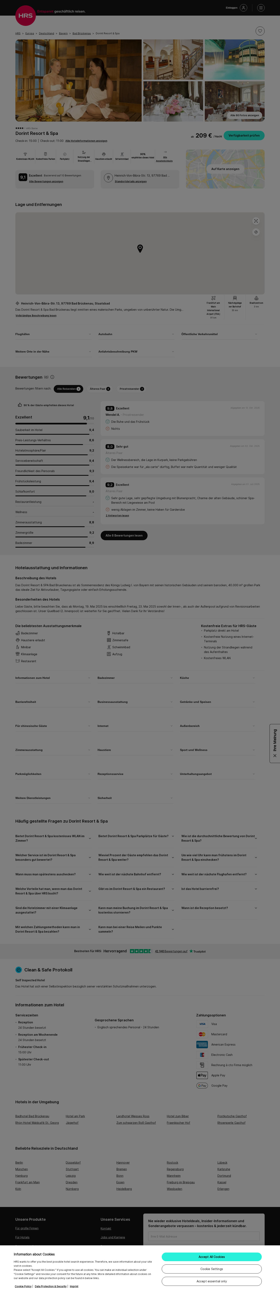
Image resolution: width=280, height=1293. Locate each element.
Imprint (74, 1286)
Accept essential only (212, 1281)
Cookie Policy (23, 1286)
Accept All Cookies (212, 1257)
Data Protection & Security (51, 1286)
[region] (140, 1269)
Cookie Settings (211, 1269)
